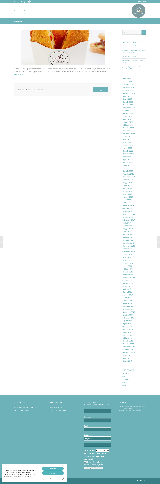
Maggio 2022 (127, 162)
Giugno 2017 (127, 292)
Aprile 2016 (126, 332)
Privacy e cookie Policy (57, 410)
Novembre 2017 (128, 277)
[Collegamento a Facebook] (14, 1)
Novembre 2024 (128, 108)
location (125, 379)
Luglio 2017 (126, 289)
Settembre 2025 (128, 93)
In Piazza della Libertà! (129, 56)
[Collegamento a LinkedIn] (27, 1)
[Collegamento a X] (18, 1)
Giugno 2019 (127, 226)
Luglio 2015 (126, 358)
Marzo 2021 (127, 188)
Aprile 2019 (126, 231)
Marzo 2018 (127, 266)
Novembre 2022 (128, 156)
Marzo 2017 (127, 301)
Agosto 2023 (127, 136)
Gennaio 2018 (127, 272)
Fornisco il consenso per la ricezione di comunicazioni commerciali (95, 456)
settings (28, 476)
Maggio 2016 (127, 329)
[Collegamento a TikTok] (24, 1)
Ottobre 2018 (127, 249)
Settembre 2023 (128, 133)
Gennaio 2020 (127, 208)
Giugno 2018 (127, 260)
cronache (125, 373)
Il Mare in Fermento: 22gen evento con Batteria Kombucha (134, 51)
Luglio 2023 (126, 139)
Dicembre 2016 (128, 309)
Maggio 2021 (127, 182)
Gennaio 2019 (127, 240)
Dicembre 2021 (128, 174)
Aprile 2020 (126, 200)
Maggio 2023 (127, 145)
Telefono (87, 435)
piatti (124, 382)
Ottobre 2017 (127, 280)
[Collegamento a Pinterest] (31, 1)
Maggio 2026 (127, 82)
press (124, 385)
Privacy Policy (98, 465)
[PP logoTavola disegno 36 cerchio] (138, 10)
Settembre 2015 (128, 352)
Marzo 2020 (127, 203)
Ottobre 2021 (127, 180)
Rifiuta (53, 473)
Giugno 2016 (127, 326)
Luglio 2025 (126, 96)
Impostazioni (53, 478)
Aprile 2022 (126, 165)
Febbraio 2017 (128, 303)
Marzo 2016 (127, 335)
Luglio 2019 (126, 223)
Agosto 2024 (127, 116)
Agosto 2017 (127, 286)
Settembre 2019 (128, 220)
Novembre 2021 (128, 177)
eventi (124, 376)
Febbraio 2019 (128, 237)
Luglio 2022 (126, 159)
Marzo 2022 (127, 168)
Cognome (87, 417)
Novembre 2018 (128, 246)
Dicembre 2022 (128, 154)
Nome (86, 408)
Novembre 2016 (128, 312)
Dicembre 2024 (128, 105)
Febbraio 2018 (128, 269)
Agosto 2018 (127, 254)
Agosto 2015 (127, 355)
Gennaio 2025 (127, 102)
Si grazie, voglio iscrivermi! (93, 468)
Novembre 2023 (128, 131)
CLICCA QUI (137, 410)
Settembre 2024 (128, 113)
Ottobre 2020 (127, 191)
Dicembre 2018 (128, 243)
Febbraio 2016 (128, 338)
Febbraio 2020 (128, 205)
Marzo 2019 (127, 234)
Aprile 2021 (126, 185)
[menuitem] (16, 10)
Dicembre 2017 (128, 275)
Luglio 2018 (126, 257)
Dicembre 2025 (128, 87)
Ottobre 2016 (127, 315)
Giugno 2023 (127, 142)
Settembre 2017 (128, 283)
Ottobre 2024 (127, 110)
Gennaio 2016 (127, 341)
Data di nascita (89, 450)
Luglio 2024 (126, 119)
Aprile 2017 (126, 298)
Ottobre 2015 (127, 349)
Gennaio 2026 (127, 85)
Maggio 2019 (127, 228)
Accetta (53, 468)
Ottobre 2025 (127, 90)
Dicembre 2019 (128, 211)
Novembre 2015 (128, 347)
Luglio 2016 (126, 324)
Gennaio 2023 (127, 151)
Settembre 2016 (128, 318)
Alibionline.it (19, 21)
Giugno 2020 (127, 194)
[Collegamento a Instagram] (21, 1)
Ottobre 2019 (127, 217)
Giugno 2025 (127, 99)
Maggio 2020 (127, 197)
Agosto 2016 (127, 321)
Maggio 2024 (127, 122)
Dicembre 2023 (128, 128)
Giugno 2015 (127, 361)
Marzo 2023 (127, 148)
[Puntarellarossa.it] (1, 242)
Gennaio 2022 (127, 171)
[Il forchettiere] (158, 242)
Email (86, 426)
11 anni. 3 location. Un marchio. (132, 46)
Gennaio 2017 (127, 306)
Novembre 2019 (128, 214)
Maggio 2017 (127, 295)
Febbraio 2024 (128, 125)
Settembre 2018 (128, 252)
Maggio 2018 (127, 263)
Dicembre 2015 (128, 344)
